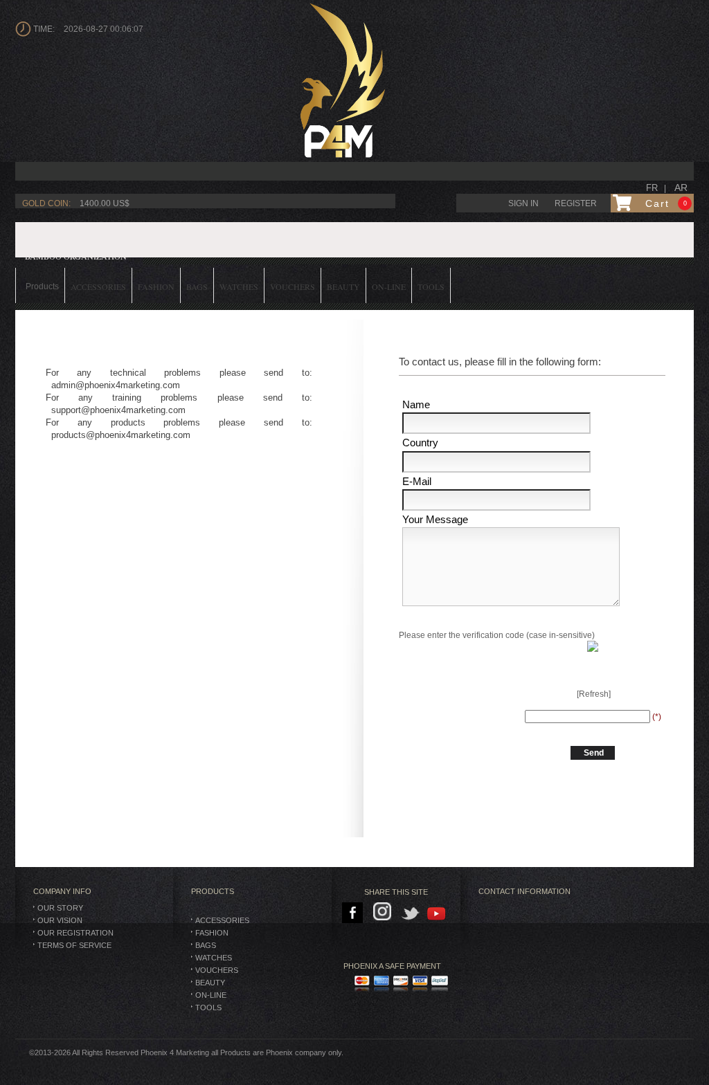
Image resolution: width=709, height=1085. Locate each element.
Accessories (222, 920)
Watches (213, 958)
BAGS (205, 945)
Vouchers (216, 970)
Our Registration (75, 933)
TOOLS (208, 1007)
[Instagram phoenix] (384, 913)
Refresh (594, 694)
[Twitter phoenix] (411, 913)
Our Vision (59, 920)
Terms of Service (74, 945)
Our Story (60, 908)
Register (576, 203)
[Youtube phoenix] (437, 913)
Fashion (211, 933)
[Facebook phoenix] (353, 913)
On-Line (210, 995)
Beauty (210, 982)
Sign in (523, 203)
